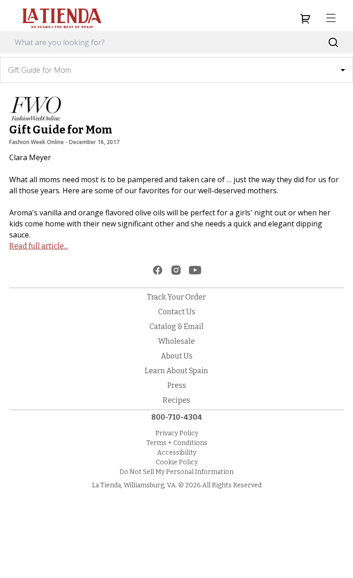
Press (176, 385)
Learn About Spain (176, 370)
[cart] (305, 18)
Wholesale (176, 341)
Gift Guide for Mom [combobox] (39, 70)
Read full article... (38, 246)
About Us (177, 356)
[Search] (333, 42)
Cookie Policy (177, 462)
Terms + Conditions (176, 443)
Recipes (176, 400)
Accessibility (176, 453)
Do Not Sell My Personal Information (176, 472)
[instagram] (176, 270)
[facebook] (157, 270)
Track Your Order (176, 297)
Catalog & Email (176, 326)
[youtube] (195, 270)
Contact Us (176, 311)
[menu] (331, 18)
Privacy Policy (176, 433)
